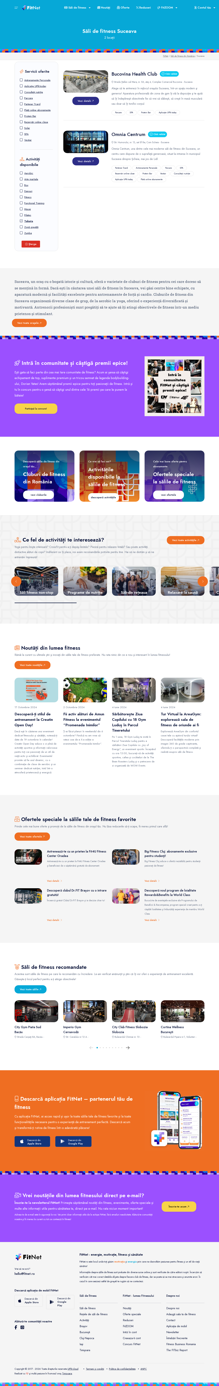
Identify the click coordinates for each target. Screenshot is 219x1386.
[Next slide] (203, 581)
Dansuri (28, 191)
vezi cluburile (39, 495)
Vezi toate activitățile (184, 540)
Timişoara (67, 1373)
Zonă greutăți (31, 227)
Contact (170, 1320)
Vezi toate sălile (29, 989)
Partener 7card (32, 104)
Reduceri (144, 8)
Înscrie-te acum (178, 1206)
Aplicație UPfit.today (35, 86)
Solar (27, 128)
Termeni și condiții (95, 1369)
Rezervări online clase (36, 122)
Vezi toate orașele (28, 323)
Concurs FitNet (131, 1344)
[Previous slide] (16, 581)
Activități (84, 1320)
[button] (97, 1047)
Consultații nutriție (33, 92)
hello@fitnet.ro (25, 1274)
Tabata (28, 221)
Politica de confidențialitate (122, 1369)
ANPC (143, 1369)
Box (26, 185)
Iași (81, 1344)
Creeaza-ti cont (132, 1338)
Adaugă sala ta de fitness (181, 1314)
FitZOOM (128, 1326)
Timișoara (85, 1350)
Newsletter (172, 1332)
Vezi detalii (85, 101)
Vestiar (28, 140)
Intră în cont (130, 1332)
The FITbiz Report (176, 1350)
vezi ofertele (168, 495)
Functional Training (34, 203)
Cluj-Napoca (87, 1338)
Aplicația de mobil (176, 1326)
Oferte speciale (132, 1314)
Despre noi (172, 1308)
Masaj (27, 209)
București (85, 1332)
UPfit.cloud (73, 1369)
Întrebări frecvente (177, 1338)
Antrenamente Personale (37, 80)
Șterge (32, 244)
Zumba (28, 233)
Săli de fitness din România (183, 56)
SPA (26, 134)
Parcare (28, 98)
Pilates (27, 215)
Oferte (125, 8)
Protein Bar (30, 116)
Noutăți (105, 8)
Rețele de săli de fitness (94, 1314)
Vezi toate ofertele (31, 836)
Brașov (83, 1326)
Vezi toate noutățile (31, 665)
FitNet (165, 56)
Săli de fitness (88, 1308)
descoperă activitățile (103, 497)
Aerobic (28, 173)
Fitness (27, 197)
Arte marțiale (31, 179)
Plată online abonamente (37, 110)
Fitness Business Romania (181, 1344)
